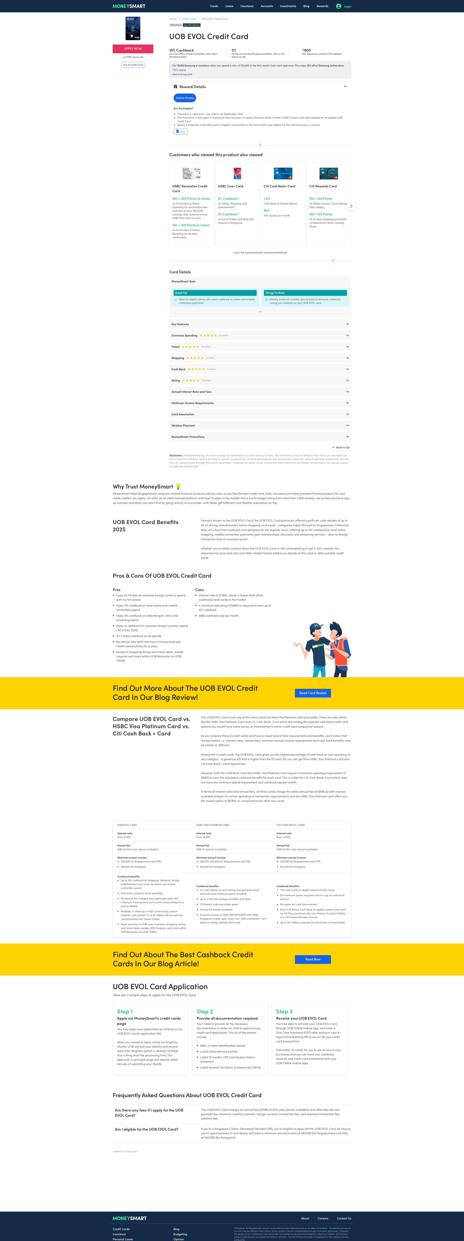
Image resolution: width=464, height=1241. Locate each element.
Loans (229, 6)
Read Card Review (313, 692)
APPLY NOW (133, 48)
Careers (323, 1218)
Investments (288, 6)
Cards (214, 6)
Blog (306, 6)
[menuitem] (214, 6)
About (305, 1218)
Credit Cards (189, 19)
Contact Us (344, 1218)
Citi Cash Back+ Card (265, 722)
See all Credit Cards (133, 64)
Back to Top (343, 447)
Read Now (312, 959)
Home (172, 19)
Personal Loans (123, 1239)
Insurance (247, 6)
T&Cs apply (178, 70)
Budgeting (180, 1234)
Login (347, 6)
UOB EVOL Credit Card (214, 19)
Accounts (267, 6)
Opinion (178, 1239)
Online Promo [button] (185, 98)
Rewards (322, 6)
